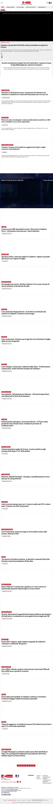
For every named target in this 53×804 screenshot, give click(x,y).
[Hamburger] (1, 3)
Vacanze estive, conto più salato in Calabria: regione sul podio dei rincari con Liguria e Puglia (25, 258)
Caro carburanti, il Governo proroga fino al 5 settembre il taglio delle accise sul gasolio (25, 340)
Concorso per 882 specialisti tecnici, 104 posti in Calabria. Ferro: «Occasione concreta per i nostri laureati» (24, 230)
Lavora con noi (45, 800)
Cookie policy (23, 800)
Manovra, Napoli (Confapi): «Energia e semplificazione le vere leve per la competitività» (25, 478)
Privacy (18, 800)
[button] (1, 53)
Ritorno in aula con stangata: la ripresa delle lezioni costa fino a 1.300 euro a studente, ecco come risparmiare (25, 121)
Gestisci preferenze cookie (37, 800)
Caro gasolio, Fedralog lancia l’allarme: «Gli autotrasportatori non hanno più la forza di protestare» (25, 395)
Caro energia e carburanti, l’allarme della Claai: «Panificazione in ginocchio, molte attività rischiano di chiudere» (25, 368)
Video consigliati (27, 176)
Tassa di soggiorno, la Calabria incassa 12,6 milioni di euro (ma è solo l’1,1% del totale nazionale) (26, 725)
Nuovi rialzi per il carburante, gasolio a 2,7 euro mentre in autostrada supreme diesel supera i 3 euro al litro (23, 588)
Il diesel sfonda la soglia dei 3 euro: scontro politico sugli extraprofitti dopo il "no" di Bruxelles (23, 450)
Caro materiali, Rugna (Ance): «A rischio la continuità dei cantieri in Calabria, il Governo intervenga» (23, 313)
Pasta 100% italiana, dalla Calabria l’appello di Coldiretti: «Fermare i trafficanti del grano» (23, 643)
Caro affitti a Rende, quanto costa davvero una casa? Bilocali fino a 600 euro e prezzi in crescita (25, 670)
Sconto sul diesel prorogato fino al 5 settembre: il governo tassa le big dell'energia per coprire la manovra (26, 64)
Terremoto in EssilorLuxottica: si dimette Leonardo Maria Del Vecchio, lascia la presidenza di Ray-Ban (25, 560)
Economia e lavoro (6, 749)
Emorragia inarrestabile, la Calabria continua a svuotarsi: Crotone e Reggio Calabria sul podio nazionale (23, 698)
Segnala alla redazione (12, 800)
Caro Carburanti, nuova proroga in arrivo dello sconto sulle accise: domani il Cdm (24, 533)
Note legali (29, 800)
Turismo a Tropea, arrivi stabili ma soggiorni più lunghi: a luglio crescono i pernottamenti (23, 148)
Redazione (5, 800)
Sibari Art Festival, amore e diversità (12, 180)
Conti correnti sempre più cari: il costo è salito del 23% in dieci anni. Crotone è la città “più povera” (26, 505)
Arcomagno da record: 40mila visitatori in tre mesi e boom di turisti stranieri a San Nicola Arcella (25, 285)
